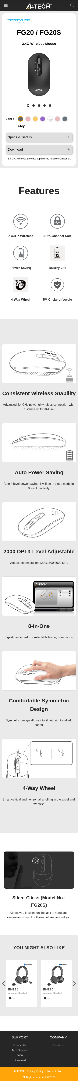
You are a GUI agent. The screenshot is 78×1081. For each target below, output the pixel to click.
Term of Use (54, 1071)
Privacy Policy (35, 1071)
